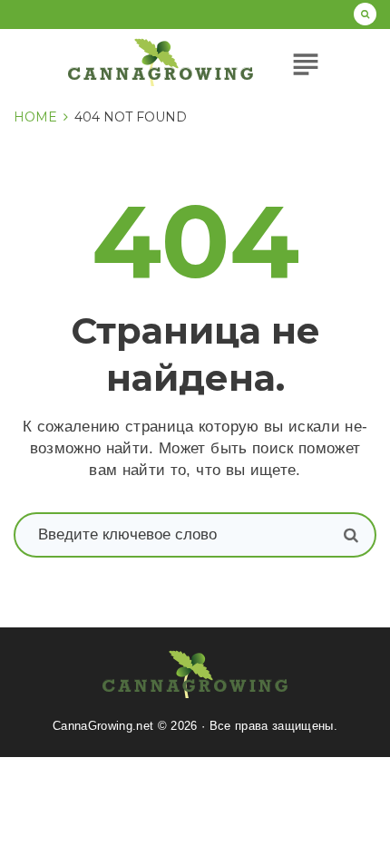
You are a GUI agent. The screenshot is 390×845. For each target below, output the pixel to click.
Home (35, 117)
